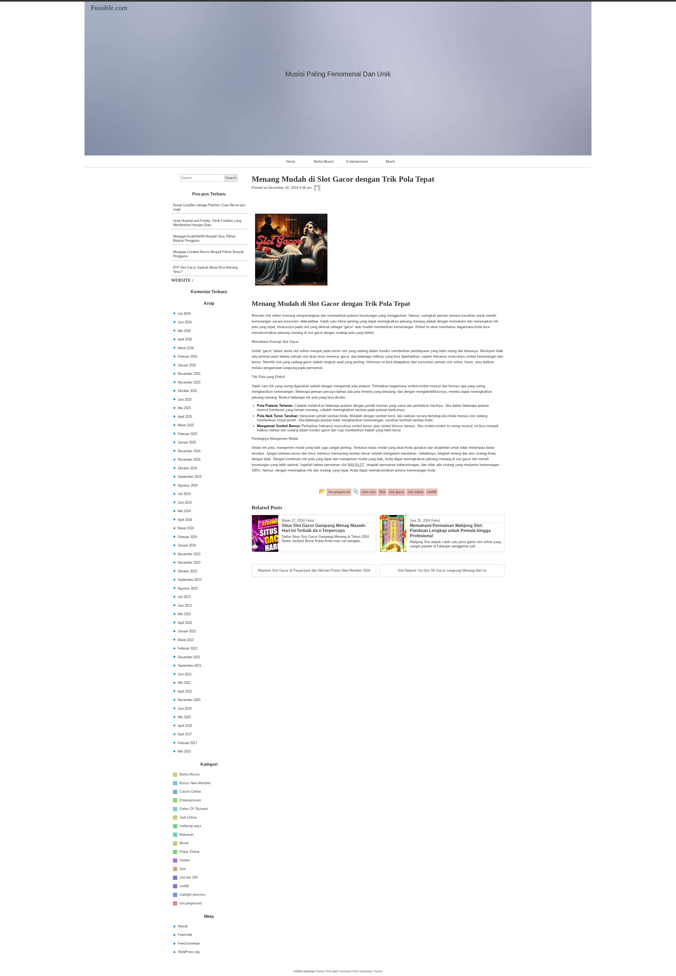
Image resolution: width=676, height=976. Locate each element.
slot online (309, 321)
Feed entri (185, 935)
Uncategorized (190, 903)
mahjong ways (190, 826)
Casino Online (190, 791)
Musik (390, 161)
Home (290, 161)
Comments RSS (348, 971)
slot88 (184, 886)
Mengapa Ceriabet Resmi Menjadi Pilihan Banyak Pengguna (208, 254)
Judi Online (188, 817)
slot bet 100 (189, 877)
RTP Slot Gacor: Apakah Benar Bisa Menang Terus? (205, 269)
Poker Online (189, 852)
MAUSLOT (356, 465)
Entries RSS (323, 971)
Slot (183, 869)
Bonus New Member (195, 783)
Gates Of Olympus (194, 809)
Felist (310, 520)
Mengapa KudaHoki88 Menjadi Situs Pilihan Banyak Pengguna (204, 238)
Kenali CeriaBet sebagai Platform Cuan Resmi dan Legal (209, 207)
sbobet (185, 860)
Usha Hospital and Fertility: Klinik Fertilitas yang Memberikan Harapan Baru (207, 223)
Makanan (187, 835)
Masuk (183, 926)
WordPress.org (188, 952)
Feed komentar (189, 943)
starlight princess (193, 894)
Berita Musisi (324, 161)
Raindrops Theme (370, 971)
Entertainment (357, 161)
